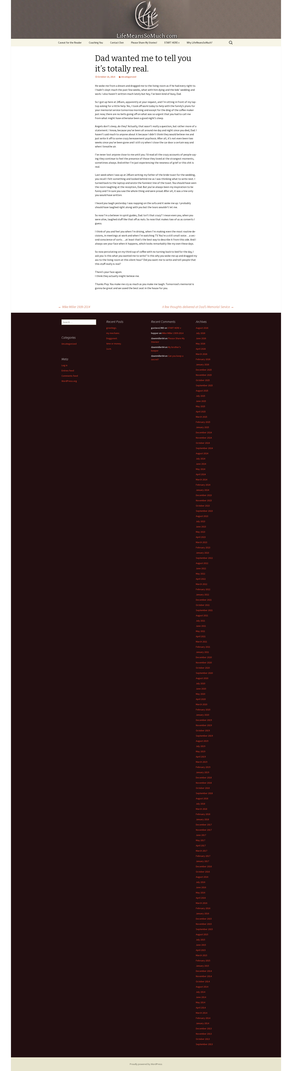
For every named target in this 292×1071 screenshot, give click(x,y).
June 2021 (201, 625)
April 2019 (201, 756)
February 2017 (203, 855)
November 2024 (204, 437)
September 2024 (204, 448)
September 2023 (204, 510)
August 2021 (202, 615)
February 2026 (203, 359)
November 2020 (204, 662)
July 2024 (200, 458)
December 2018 (204, 777)
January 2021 (202, 652)
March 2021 (201, 641)
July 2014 (200, 991)
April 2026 (201, 348)
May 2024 (200, 469)
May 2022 (200, 573)
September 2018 (204, 793)
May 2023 (200, 531)
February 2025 (203, 422)
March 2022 (201, 584)
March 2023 (201, 542)
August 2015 (202, 934)
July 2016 (200, 882)
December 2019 (204, 720)
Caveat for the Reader (70, 42)
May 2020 (200, 693)
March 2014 (201, 1012)
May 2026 (200, 343)
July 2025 (200, 395)
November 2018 (204, 782)
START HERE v (171, 42)
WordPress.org (69, 381)
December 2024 (204, 432)
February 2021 (203, 646)
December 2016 (204, 866)
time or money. (113, 343)
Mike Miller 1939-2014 (74, 307)
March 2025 (201, 416)
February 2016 (203, 908)
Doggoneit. (111, 338)
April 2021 (201, 636)
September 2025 (204, 385)
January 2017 (202, 861)
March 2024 (201, 479)
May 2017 (200, 840)
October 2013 (203, 1038)
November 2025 (204, 374)
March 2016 (201, 903)
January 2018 (202, 819)
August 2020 (202, 678)
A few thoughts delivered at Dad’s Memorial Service (198, 307)
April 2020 (201, 699)
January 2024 (202, 489)
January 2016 (202, 913)
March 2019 (201, 761)
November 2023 (204, 500)
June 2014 (201, 997)
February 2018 (203, 814)
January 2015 (202, 965)
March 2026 (201, 354)
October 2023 (203, 505)
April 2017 (201, 845)
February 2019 (203, 767)
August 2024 (202, 453)
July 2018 (200, 803)
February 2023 (203, 547)
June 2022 (201, 568)
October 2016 (203, 871)
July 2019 (200, 746)
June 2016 (201, 887)
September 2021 (204, 610)
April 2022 (201, 578)
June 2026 (201, 338)
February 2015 (203, 960)
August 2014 (202, 986)
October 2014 (203, 981)
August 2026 (202, 327)
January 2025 (202, 427)
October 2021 (203, 605)
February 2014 (203, 1018)
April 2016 (201, 897)
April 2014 (201, 1007)
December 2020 (204, 657)
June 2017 (201, 835)
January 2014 (202, 1023)
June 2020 (201, 688)
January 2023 (202, 552)
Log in (64, 365)
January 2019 (202, 772)
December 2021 (204, 599)
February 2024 (203, 484)
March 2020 (201, 704)
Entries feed (68, 370)
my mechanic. (113, 333)
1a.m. (109, 348)
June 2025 (201, 401)
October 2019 (203, 730)
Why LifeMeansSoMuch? (199, 42)
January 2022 (202, 594)
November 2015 (204, 923)
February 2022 (203, 589)
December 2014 (204, 971)
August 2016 (202, 876)
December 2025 (204, 369)
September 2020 (204, 672)
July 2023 (200, 521)
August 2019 (202, 740)
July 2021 (200, 620)
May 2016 (200, 892)
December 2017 (204, 824)
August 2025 (202, 390)
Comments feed (70, 375)
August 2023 (202, 516)
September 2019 (204, 735)
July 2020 (200, 683)
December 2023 (204, 495)
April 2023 (201, 537)
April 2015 (201, 950)
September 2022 (204, 557)
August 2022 (202, 563)
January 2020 (202, 714)
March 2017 (201, 850)
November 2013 (204, 1033)
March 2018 (201, 808)
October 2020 (203, 667)
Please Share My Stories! (144, 42)
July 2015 (200, 939)
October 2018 (203, 788)
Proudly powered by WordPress (146, 1064)
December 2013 (204, 1028)
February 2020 (203, 709)
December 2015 (204, 918)
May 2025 (200, 406)
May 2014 (200, 1002)
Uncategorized (128, 76)
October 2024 (203, 442)
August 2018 (202, 798)
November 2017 (204, 829)
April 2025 (201, 411)
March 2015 (201, 955)
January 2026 (202, 364)
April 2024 (201, 474)
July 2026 (200, 333)
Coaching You (96, 42)
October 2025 (203, 380)
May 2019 (200, 751)
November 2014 (204, 976)
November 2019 (204, 725)
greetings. (111, 327)
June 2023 (201, 526)
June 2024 (201, 463)
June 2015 (201, 944)
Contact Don (117, 42)
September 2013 (204, 1044)
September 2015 (204, 929)
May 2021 (200, 631)
